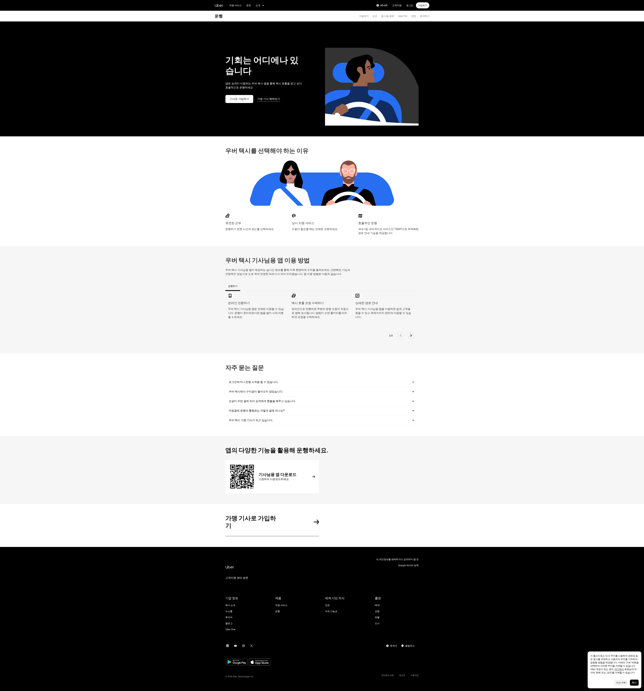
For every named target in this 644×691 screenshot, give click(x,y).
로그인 (409, 5)
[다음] (411, 335)
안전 (413, 16)
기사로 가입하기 (239, 99)
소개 (258, 5)
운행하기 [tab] (232, 286)
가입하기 (422, 5)
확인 (634, 682)
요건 (374, 16)
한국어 (393, 645)
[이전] (400, 335)
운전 (248, 5)
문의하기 (424, 16)
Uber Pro (402, 16)
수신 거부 (621, 682)
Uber (219, 5)
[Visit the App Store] (259, 662)
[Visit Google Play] (237, 662)
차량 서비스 (235, 5)
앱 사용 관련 (387, 16)
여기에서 (619, 669)
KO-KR (383, 5)
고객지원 (396, 5)
